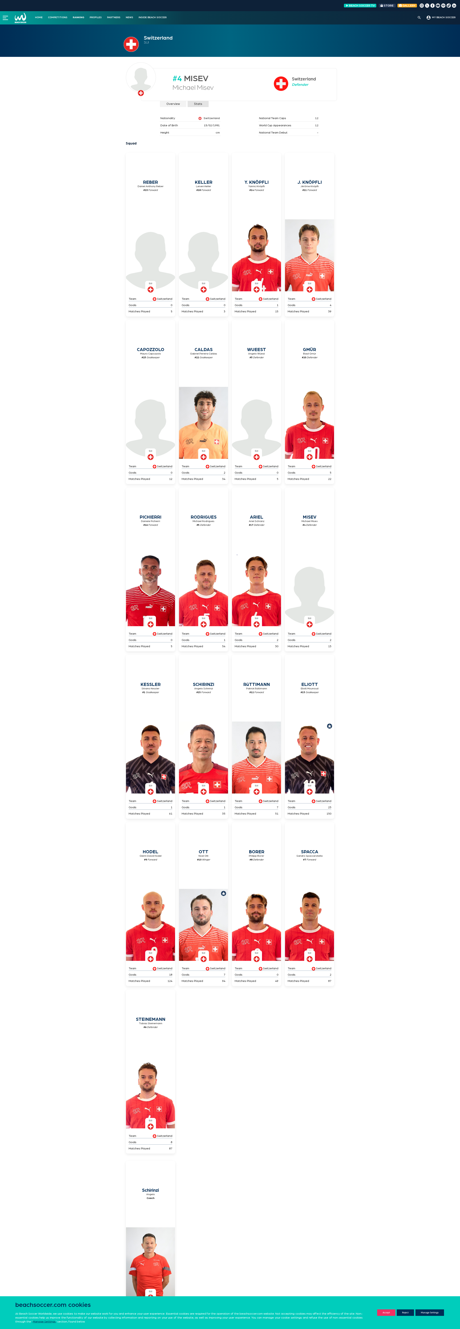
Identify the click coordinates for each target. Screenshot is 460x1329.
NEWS (129, 17)
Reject (405, 1312)
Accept (386, 1312)
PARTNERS (113, 17)
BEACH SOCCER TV (362, 5)
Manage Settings (430, 1312)
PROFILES (96, 17)
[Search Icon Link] (419, 17)
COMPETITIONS (57, 17)
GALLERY (408, 5)
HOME (39, 17)
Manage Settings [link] (44, 1321)
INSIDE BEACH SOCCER (153, 17)
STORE (388, 5)
